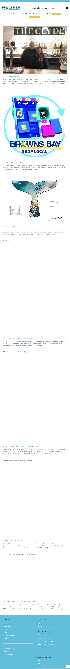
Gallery (5, 642)
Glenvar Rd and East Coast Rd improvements (19, 601)
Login (5, 651)
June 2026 (40, 626)
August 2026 (41, 623)
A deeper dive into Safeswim (13, 540)
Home (5, 623)
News (5, 632)
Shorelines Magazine (43, 635)
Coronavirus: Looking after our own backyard (19, 338)
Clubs (39, 663)
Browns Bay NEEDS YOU (12, 162)
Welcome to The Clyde (11, 76)
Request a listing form (9, 648)
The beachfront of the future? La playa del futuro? (21, 446)
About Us (6, 638)
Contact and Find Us (9, 654)
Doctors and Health (43, 667)
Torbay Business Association (45, 638)
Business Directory (9, 635)
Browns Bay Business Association (13, 645)
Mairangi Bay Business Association (47, 641)
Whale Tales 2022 (9, 227)
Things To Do (7, 626)
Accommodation (42, 660)
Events (5, 629)
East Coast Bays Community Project (47, 644)
